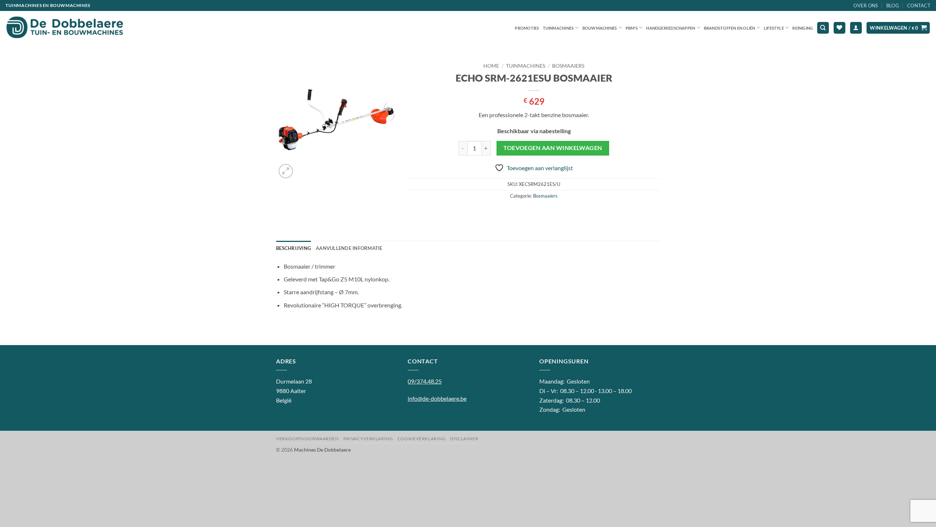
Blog (892, 5)
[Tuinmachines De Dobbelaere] (64, 28)
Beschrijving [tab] (293, 248)
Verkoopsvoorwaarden (307, 438)
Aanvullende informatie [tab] (349, 248)
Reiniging (802, 28)
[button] (856, 28)
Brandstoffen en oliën (729, 28)
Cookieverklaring (421, 438)
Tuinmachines (558, 28)
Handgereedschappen (670, 28)
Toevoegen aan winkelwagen (552, 148)
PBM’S (632, 28)
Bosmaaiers (568, 66)
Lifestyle (774, 28)
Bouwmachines (599, 28)
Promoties (527, 28)
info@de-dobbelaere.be (437, 398)
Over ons (865, 5)
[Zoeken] (823, 28)
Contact (919, 5)
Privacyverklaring (368, 438)
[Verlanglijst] (839, 28)
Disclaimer (464, 438)
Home (491, 66)
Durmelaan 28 (294, 381)
